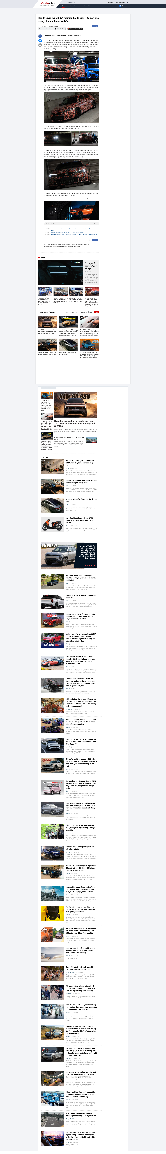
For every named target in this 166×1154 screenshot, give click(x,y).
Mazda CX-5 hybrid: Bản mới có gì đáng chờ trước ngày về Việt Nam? (47, 354)
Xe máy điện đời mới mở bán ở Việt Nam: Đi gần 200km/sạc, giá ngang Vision (79, 520)
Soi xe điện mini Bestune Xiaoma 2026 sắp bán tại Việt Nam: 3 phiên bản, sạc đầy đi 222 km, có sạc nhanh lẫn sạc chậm (81, 784)
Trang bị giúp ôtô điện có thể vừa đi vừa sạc (67, 353)
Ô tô (63, 6)
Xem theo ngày (70, 312)
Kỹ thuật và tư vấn (86, 6)
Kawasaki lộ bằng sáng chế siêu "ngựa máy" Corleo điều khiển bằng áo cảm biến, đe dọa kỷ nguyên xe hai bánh (80, 889)
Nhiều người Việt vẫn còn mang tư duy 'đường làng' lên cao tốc (69, 438)
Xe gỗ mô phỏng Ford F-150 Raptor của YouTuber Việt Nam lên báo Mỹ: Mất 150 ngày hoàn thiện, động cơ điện (81, 930)
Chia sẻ (95, 26)
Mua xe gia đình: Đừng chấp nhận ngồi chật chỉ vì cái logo (91, 266)
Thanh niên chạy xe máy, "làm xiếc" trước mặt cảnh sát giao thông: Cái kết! (81, 1114)
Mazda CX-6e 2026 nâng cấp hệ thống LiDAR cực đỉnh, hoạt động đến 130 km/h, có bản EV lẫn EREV (80, 616)
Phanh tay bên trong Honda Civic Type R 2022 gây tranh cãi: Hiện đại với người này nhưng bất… (74, 229)
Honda (59, 244)
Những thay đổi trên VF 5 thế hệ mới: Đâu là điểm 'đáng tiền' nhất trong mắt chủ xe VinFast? (44, 301)
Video (43, 258)
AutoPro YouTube (120, 2)
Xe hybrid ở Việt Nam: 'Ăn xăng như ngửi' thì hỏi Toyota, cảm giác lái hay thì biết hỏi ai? (81, 577)
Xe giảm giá (70, 2)
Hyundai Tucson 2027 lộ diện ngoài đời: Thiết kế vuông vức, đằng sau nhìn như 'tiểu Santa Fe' (81, 741)
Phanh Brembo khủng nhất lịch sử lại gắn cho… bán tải (80, 848)
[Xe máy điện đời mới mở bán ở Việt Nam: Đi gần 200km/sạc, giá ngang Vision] (52, 524)
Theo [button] (71, 223)
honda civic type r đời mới (74, 246)
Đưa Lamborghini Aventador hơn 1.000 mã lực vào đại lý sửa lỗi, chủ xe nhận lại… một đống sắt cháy (81, 721)
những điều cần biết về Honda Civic (81, 244)
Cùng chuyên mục (47, 312)
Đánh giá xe (69, 6)
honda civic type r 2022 (50, 246)
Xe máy (94, 6)
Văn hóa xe (76, 6)
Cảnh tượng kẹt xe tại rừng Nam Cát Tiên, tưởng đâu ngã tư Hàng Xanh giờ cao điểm (80, 827)
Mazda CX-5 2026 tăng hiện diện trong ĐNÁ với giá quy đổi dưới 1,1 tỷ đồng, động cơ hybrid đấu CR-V (81, 868)
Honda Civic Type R (67, 244)
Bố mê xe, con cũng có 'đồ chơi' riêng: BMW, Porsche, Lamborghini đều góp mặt (80, 462)
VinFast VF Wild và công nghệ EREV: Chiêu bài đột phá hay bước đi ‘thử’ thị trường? (61, 300)
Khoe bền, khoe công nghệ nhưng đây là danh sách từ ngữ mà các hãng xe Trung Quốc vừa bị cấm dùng (80, 1094)
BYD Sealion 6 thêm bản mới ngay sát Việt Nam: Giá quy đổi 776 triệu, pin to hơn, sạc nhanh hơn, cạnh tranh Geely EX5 (80, 806)
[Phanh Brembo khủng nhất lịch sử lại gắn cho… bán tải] (52, 853)
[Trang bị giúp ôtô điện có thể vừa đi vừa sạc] (68, 345)
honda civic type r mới (61, 246)
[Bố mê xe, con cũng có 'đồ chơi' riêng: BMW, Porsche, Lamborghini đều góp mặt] (52, 466)
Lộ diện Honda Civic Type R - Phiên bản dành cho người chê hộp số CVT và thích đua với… (74, 234)
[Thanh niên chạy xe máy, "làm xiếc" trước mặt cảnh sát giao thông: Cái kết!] (52, 1119)
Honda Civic (54, 244)
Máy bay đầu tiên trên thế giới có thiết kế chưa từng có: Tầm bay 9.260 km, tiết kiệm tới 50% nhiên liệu (80, 950)
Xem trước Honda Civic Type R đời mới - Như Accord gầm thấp (67, 232)
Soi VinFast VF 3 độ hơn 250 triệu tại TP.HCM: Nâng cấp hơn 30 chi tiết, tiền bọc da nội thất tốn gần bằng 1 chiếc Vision (89, 355)
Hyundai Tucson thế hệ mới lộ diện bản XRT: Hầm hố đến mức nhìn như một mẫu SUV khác (47, 331)
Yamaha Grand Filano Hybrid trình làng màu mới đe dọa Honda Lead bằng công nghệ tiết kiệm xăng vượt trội (81, 1007)
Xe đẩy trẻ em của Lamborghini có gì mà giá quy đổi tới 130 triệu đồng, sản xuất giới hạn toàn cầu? (80, 909)
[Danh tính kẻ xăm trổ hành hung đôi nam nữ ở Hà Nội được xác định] (52, 973)
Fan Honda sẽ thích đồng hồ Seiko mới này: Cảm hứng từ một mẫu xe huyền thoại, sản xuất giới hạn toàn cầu (81, 1074)
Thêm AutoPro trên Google (76, 28)
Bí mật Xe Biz (125, 6)
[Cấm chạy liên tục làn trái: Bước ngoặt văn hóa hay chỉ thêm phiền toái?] (76, 291)
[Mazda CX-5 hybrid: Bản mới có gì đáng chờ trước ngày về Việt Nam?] (47, 345)
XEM (97, 312)
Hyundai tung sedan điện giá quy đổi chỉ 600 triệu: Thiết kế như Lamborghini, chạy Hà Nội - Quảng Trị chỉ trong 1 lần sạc (68, 332)
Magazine (110, 2)
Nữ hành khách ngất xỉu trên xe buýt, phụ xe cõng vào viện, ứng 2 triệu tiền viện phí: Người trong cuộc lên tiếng (80, 988)
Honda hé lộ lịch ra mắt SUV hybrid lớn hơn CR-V (81, 596)
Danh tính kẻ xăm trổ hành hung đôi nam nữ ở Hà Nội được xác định (79, 968)
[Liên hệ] (40, 45)
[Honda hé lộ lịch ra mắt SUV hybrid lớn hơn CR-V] (52, 601)
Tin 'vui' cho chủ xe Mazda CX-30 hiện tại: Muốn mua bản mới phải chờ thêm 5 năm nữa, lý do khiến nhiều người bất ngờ (81, 762)
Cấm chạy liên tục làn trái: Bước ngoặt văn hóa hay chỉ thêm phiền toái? (76, 299)
